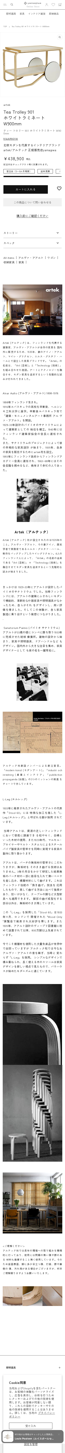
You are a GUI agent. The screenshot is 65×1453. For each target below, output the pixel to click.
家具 (22, 13)
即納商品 (54, 13)
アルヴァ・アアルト (31, 258)
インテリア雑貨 (36, 13)
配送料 (6, 164)
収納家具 (9, 262)
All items (8, 258)
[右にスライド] (61, 65)
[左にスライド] (4, 65)
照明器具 (11, 13)
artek (6, 105)
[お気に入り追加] (59, 188)
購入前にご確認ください (32, 216)
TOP (5, 26)
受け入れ (30, 1426)
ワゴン (51, 258)
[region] (32, 173)
